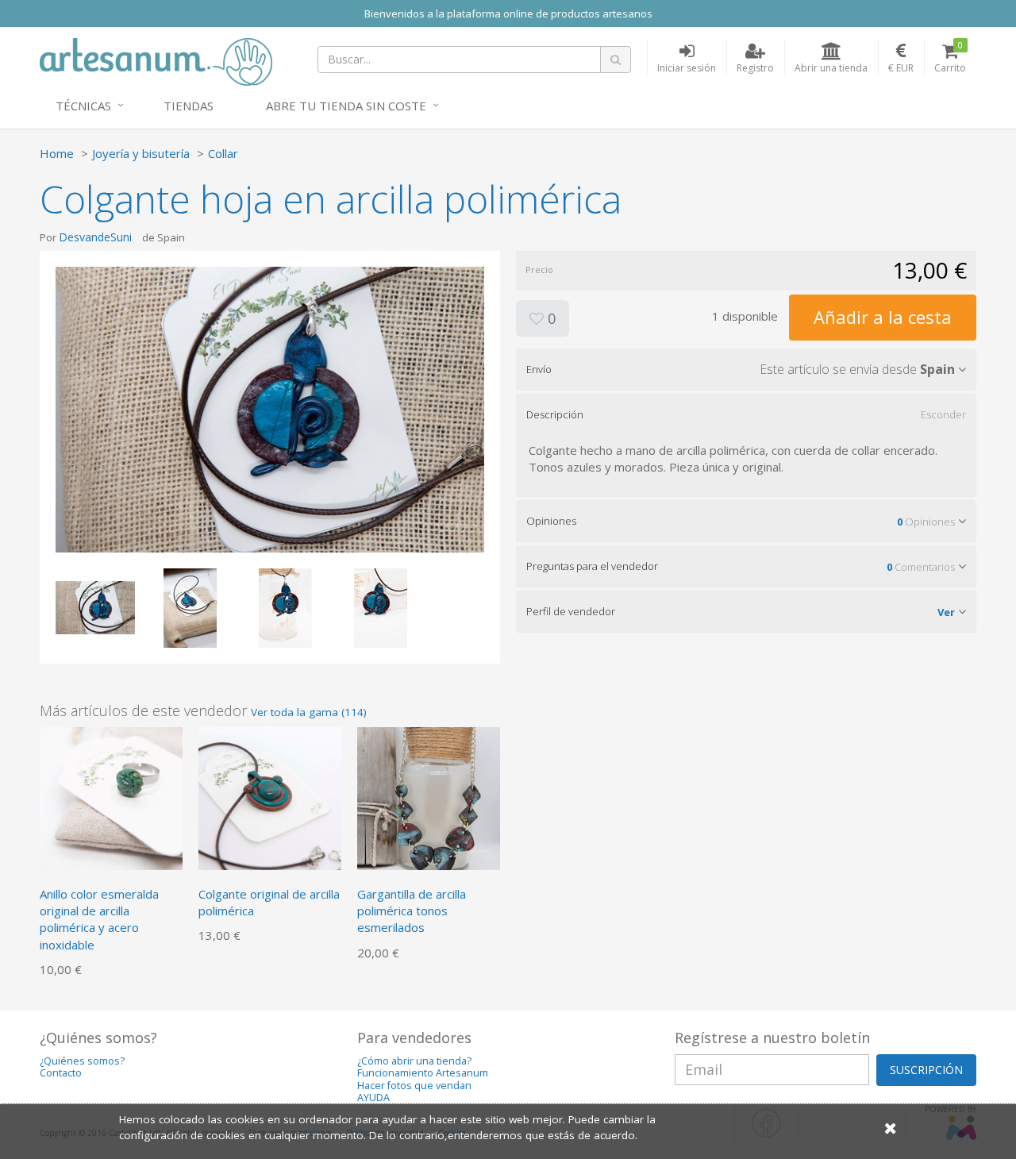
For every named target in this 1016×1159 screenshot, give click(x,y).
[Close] (890, 1127)
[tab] (746, 369)
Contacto (61, 1073)
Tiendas (189, 106)
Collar (223, 153)
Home (57, 153)
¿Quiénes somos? (82, 1061)
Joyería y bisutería (141, 153)
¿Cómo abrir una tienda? (414, 1061)
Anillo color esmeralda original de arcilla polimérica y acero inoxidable (99, 919)
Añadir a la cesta (883, 317)
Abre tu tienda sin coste (346, 106)
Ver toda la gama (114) (309, 712)
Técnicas (83, 106)
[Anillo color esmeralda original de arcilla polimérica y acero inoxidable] (111, 797)
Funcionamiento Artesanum (422, 1073)
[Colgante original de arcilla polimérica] (269, 797)
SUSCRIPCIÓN (926, 1069)
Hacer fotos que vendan (414, 1085)
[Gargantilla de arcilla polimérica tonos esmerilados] (428, 797)
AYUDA (373, 1097)
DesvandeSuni (95, 237)
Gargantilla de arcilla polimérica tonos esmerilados (411, 911)
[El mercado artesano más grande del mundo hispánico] (156, 60)
